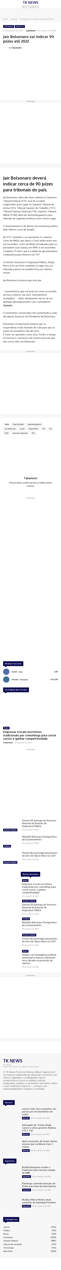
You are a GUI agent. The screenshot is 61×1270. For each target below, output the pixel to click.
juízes (22, 429)
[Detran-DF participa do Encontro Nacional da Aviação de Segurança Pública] (11, 825)
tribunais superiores (20, 433)
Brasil (6, 728)
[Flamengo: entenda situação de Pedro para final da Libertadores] (11, 1188)
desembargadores (34, 424)
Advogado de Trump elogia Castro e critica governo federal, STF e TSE (39, 1128)
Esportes (26, 1176)
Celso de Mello (18, 424)
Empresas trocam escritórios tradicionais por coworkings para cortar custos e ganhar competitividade (29, 735)
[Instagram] (10, 1094)
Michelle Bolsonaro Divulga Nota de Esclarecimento (39, 838)
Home (5, 19)
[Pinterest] (30, 55)
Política (20, 26)
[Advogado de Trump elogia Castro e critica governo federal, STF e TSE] (11, 1130)
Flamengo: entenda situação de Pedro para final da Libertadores (39, 1185)
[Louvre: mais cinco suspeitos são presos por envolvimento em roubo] (11, 1114)
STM (6, 433)
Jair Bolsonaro (10, 429)
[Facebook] (16, 55)
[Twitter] (23, 55)
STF (43, 429)
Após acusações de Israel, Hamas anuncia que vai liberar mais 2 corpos (39, 1144)
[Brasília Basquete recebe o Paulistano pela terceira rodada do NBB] (11, 1172)
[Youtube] (14, 1094)
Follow (54, 679)
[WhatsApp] (38, 55)
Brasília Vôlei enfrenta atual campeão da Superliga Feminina (39, 1201)
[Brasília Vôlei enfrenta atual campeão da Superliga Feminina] (11, 1204)
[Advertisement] (30, 133)
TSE (33, 433)
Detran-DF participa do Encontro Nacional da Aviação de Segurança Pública (39, 823)
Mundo (26, 1118)
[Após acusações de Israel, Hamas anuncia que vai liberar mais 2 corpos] (11, 1146)
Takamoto (16, 47)
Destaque (13, 19)
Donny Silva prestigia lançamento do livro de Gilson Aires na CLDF (39, 854)
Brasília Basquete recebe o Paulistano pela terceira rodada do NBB (38, 1170)
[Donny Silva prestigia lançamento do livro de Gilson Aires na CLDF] (11, 858)
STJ (50, 429)
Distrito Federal (10, 830)
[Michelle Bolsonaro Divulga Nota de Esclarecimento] (11, 841)
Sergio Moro (33, 429)
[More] (45, 55)
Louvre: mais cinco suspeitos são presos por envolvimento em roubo (39, 1111)
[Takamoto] (6, 47)
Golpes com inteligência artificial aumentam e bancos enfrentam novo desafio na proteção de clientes (39, 959)
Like (56, 672)
